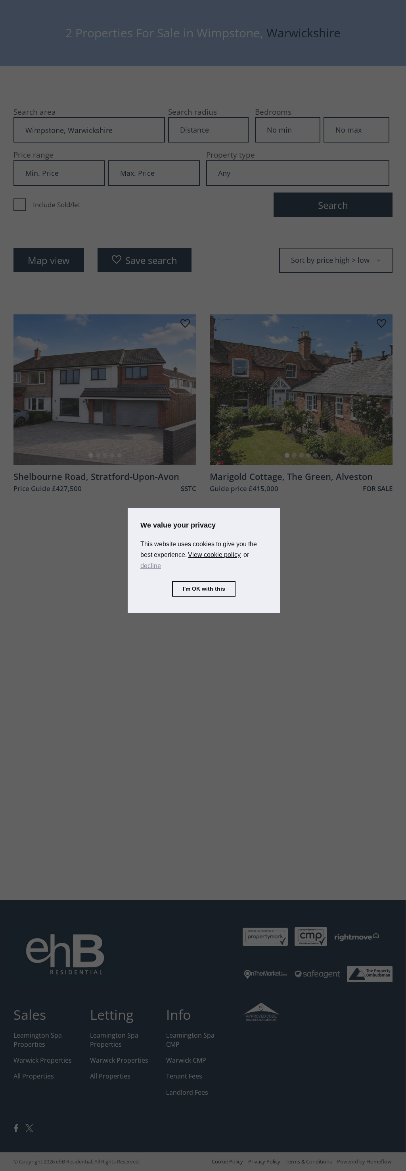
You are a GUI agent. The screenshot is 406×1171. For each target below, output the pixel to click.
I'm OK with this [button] (204, 589)
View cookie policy (214, 554)
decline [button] (150, 565)
